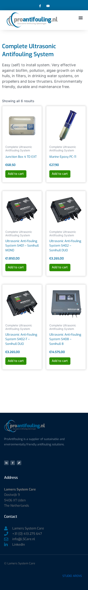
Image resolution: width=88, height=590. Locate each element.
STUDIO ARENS (72, 576)
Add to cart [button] (16, 174)
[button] (80, 17)
